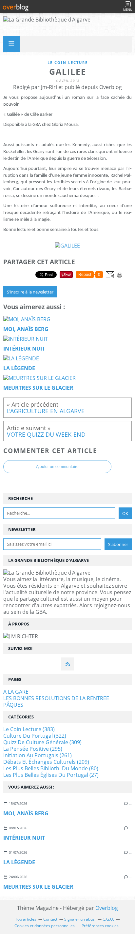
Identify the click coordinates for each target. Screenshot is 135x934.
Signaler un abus (80, 919)
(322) (34, 735)
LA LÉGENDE (19, 862)
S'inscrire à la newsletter (30, 292)
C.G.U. (108, 919)
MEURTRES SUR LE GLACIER (38, 886)
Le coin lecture (68, 62)
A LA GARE (16, 691)
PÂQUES (13, 704)
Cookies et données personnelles (44, 925)
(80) (50, 768)
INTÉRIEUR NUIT (24, 837)
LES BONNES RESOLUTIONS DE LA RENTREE (56, 698)
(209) (46, 761)
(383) (29, 729)
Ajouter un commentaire (57, 466)
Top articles (25, 919)
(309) (42, 742)
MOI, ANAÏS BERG (25, 813)
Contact (50, 919)
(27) (51, 774)
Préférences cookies (100, 925)
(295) (32, 748)
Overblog (106, 907)
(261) (37, 755)
